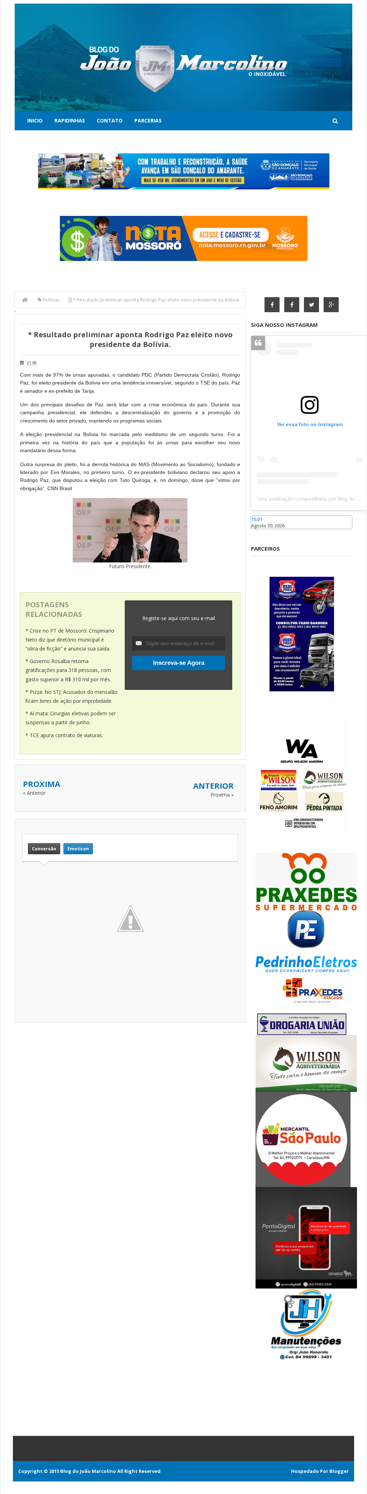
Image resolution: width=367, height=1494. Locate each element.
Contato (110, 120)
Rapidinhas (69, 120)
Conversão (44, 849)
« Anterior (34, 792)
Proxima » (222, 794)
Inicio (35, 120)
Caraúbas (261, 532)
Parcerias (148, 120)
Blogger (339, 1471)
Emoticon (78, 849)
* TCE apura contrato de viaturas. (64, 735)
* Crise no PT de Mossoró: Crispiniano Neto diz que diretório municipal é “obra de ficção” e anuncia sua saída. (69, 639)
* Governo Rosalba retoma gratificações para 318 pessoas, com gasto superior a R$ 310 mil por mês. (68, 670)
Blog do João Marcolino (88, 1471)
